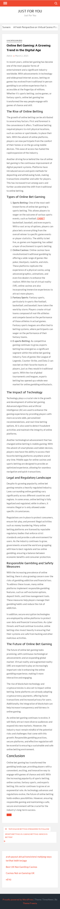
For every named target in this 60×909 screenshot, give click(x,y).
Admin (9, 56)
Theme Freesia (30, 903)
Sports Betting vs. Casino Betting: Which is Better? (26, 835)
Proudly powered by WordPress (18, 899)
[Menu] (5, 3)
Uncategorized (14, 40)
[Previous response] (9, 815)
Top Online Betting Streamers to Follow (28, 829)
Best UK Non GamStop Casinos (21, 866)
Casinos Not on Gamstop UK (20, 873)
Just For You (30, 11)
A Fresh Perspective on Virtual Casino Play (29, 27)
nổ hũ (8, 879)
